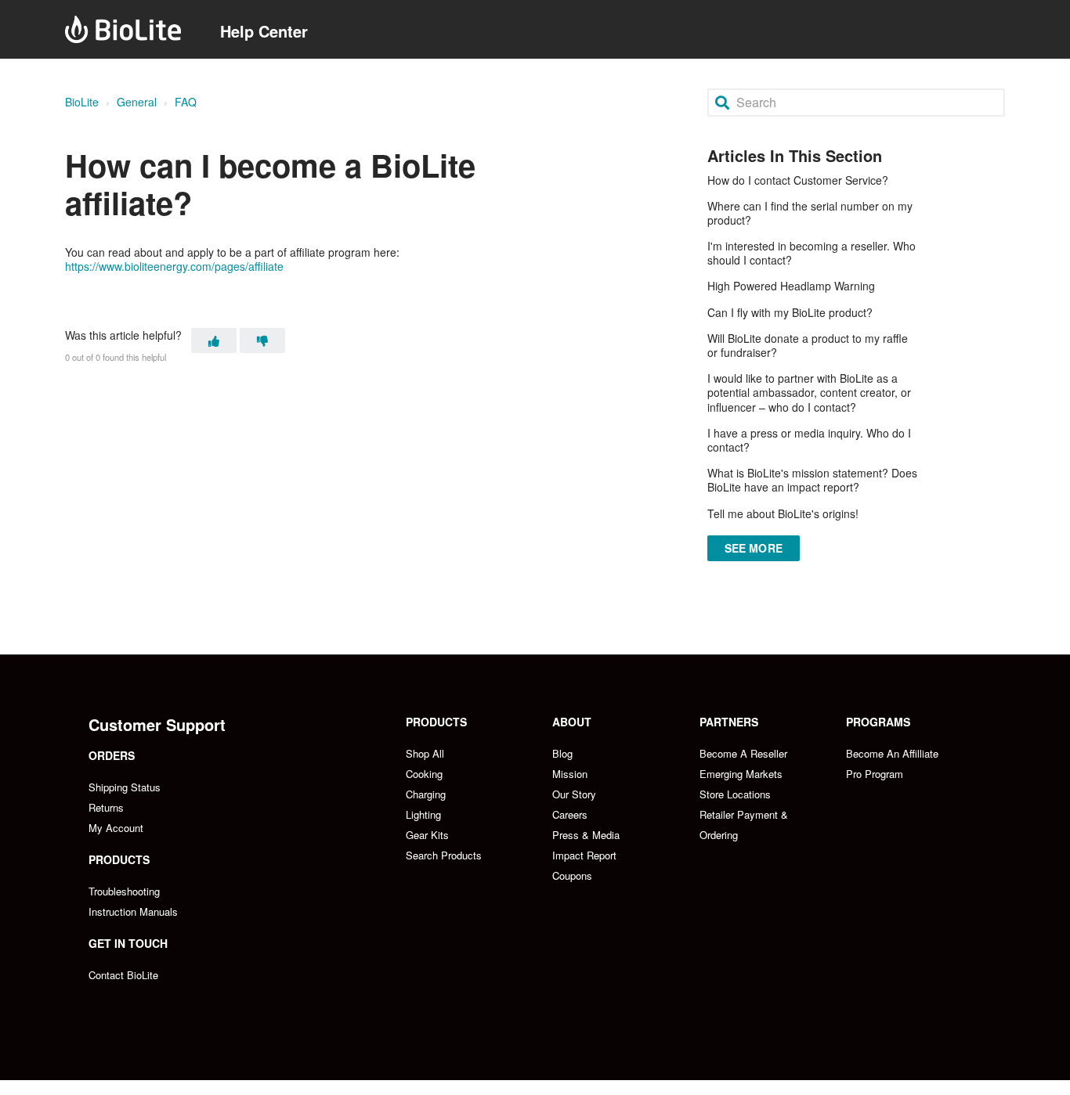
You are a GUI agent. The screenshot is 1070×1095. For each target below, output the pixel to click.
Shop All (425, 753)
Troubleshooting (124, 891)
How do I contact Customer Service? (797, 180)
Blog (562, 753)
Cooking (424, 773)
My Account (116, 827)
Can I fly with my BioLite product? (790, 312)
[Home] (123, 29)
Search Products (444, 855)
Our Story (574, 794)
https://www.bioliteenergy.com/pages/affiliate (174, 266)
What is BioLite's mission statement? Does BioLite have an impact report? (812, 480)
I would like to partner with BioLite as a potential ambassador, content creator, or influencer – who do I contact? (809, 392)
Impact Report (584, 855)
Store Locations (735, 794)
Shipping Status (125, 787)
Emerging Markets (741, 773)
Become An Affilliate (892, 753)
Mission (569, 773)
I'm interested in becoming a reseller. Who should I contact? (811, 253)
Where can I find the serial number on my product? (810, 213)
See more (754, 548)
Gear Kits (427, 834)
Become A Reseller (743, 753)
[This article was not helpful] (262, 341)
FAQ (186, 102)
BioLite (82, 102)
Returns (106, 807)
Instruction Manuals (133, 911)
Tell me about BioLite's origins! (783, 513)
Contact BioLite (123, 974)
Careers (569, 814)
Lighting (423, 814)
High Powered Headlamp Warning (791, 286)
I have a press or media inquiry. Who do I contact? (809, 440)
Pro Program (874, 773)
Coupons (572, 875)
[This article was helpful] (214, 341)
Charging (426, 794)
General (137, 102)
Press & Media (586, 834)
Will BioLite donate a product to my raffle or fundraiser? (807, 345)
